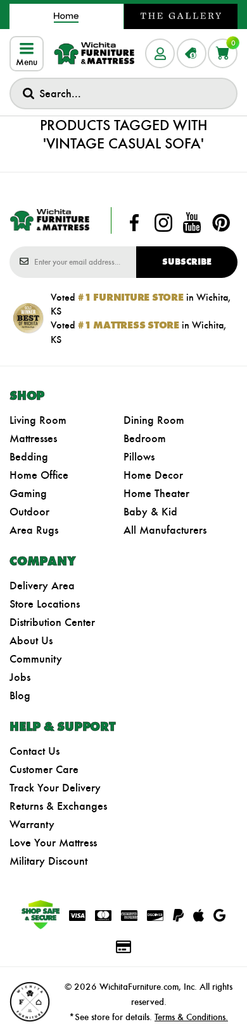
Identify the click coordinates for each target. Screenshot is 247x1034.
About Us (31, 640)
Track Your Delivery (55, 788)
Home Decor (153, 475)
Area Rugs (34, 530)
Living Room (38, 420)
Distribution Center (52, 622)
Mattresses (33, 438)
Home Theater (156, 493)
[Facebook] (134, 223)
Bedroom (145, 438)
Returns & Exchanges (58, 806)
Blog (20, 695)
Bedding (29, 457)
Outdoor (29, 512)
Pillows (139, 457)
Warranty (32, 824)
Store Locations (45, 604)
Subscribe (187, 261)
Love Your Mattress (53, 843)
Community (36, 659)
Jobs (20, 677)
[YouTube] (192, 223)
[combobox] (124, 93)
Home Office (39, 475)
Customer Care (44, 769)
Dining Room (154, 420)
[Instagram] (163, 223)
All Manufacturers (165, 530)
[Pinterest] (221, 223)
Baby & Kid (150, 512)
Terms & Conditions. (191, 1017)
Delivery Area (42, 585)
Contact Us (35, 751)
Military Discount (48, 861)
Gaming (28, 493)
